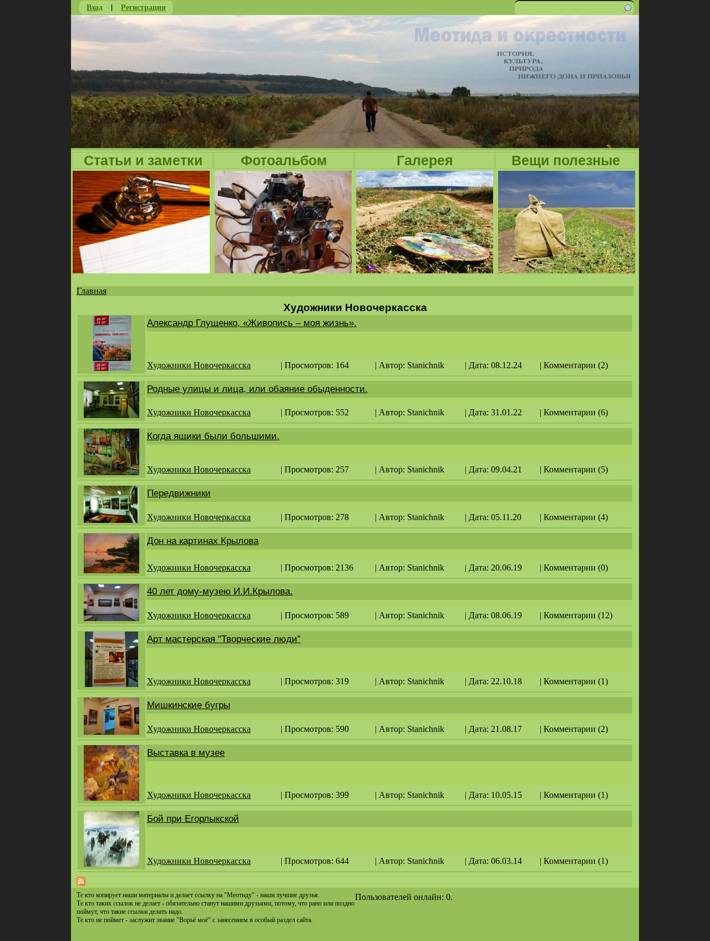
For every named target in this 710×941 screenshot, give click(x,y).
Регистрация (143, 7)
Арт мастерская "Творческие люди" (224, 639)
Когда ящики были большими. (213, 436)
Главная (91, 291)
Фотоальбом (284, 160)
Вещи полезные (565, 160)
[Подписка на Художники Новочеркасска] (81, 882)
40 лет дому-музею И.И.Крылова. (220, 591)
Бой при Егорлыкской (193, 818)
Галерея (425, 160)
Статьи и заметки (143, 160)
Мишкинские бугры (188, 705)
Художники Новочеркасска (199, 365)
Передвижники (179, 493)
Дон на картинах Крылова (202, 541)
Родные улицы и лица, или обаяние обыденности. (257, 389)
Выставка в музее (186, 752)
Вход (95, 7)
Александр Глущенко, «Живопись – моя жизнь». (252, 323)
